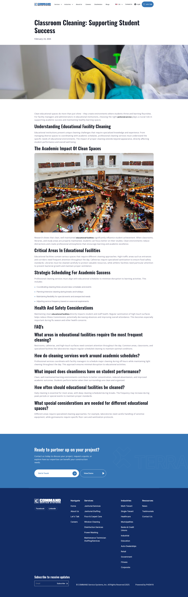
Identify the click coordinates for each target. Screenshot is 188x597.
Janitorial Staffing (92, 511)
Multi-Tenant (126, 506)
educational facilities (85, 238)
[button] (58, 4)
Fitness (124, 562)
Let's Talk (75, 516)
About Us (79, 4)
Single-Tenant (127, 511)
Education (125, 541)
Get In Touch (43, 473)
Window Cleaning (92, 522)
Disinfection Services (93, 527)
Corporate (125, 567)
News (144, 506)
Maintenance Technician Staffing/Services (95, 539)
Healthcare (126, 516)
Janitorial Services (92, 506)
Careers (88, 4)
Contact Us (147, 516)
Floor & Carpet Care (93, 516)
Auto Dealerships (128, 546)
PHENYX (150, 585)
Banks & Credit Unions (127, 528)
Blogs (107, 4)
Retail (123, 551)
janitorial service (124, 117)
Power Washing (91, 532)
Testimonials (148, 511)
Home (73, 506)
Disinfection (98, 4)
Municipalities (127, 522)
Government (126, 557)
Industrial (125, 535)
